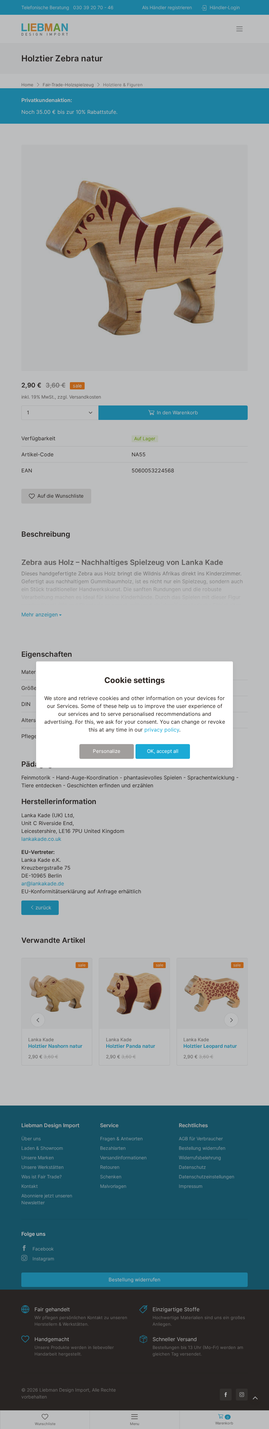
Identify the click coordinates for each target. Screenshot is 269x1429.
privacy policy (161, 729)
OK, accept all (162, 751)
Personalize (106, 751)
